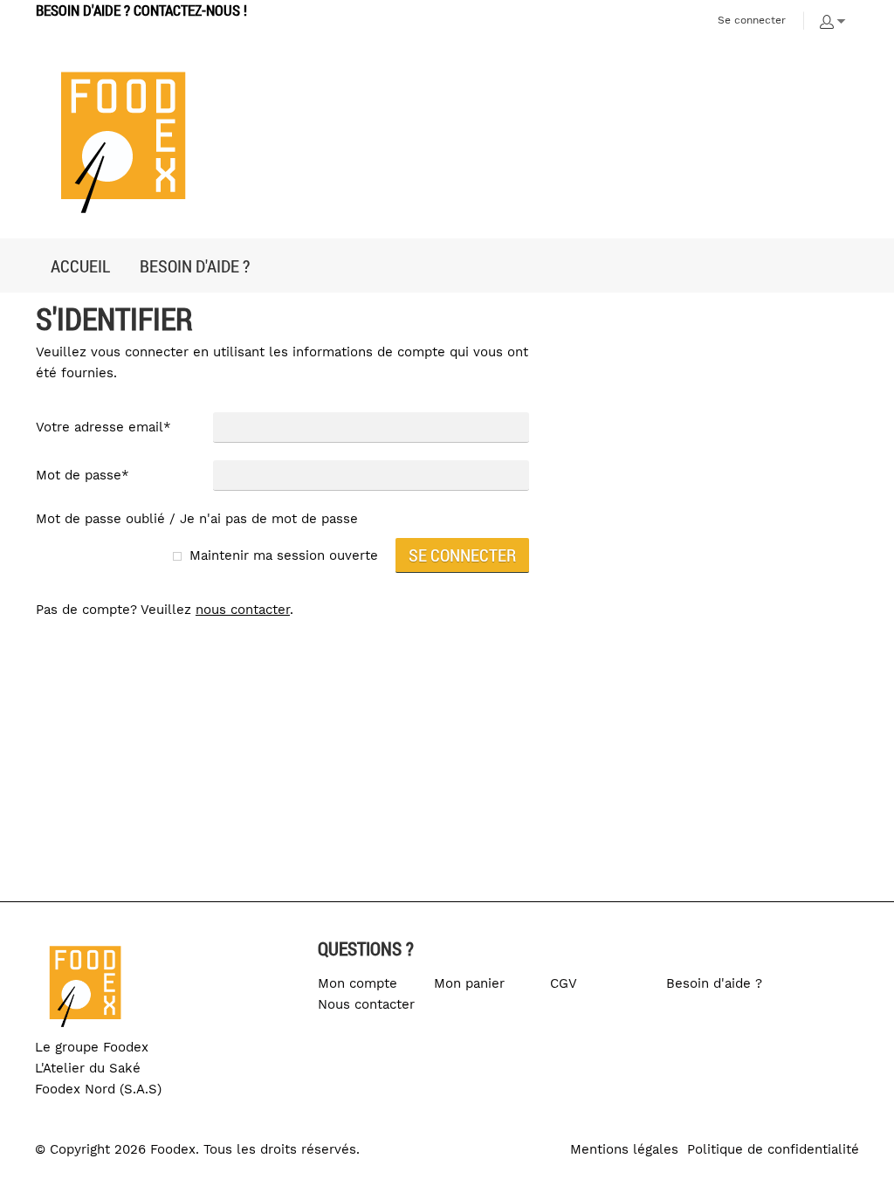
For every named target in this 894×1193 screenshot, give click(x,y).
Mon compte (357, 983)
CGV (563, 983)
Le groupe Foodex (91, 1047)
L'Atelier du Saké (88, 1068)
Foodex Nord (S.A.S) (98, 1089)
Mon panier (469, 983)
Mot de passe (82, 475)
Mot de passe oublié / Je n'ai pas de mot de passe (197, 519)
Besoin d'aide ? (714, 983)
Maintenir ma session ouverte (283, 555)
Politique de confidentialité (773, 1149)
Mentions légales (624, 1149)
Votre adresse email (103, 427)
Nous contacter (366, 1004)
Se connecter (752, 20)
